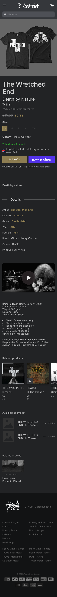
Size (5, 122)
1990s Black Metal (12, 552)
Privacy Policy (9, 530)
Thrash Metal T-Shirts (40, 560)
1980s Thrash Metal (12, 556)
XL (26, 128)
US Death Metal (10, 560)
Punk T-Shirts (36, 556)
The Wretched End (22, 209)
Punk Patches (36, 534)
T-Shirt (16, 232)
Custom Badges (10, 522)
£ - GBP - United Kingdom (38, 506)
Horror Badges (36, 530)
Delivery (6, 534)
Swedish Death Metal (40, 526)
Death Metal (19, 221)
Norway (18, 215)
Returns (6, 538)
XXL (34, 128)
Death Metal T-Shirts (40, 552)
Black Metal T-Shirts (39, 548)
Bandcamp (8, 542)
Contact (6, 526)
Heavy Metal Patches (13, 548)
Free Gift (31, 167)
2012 (13, 226)
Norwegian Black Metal (41, 522)
